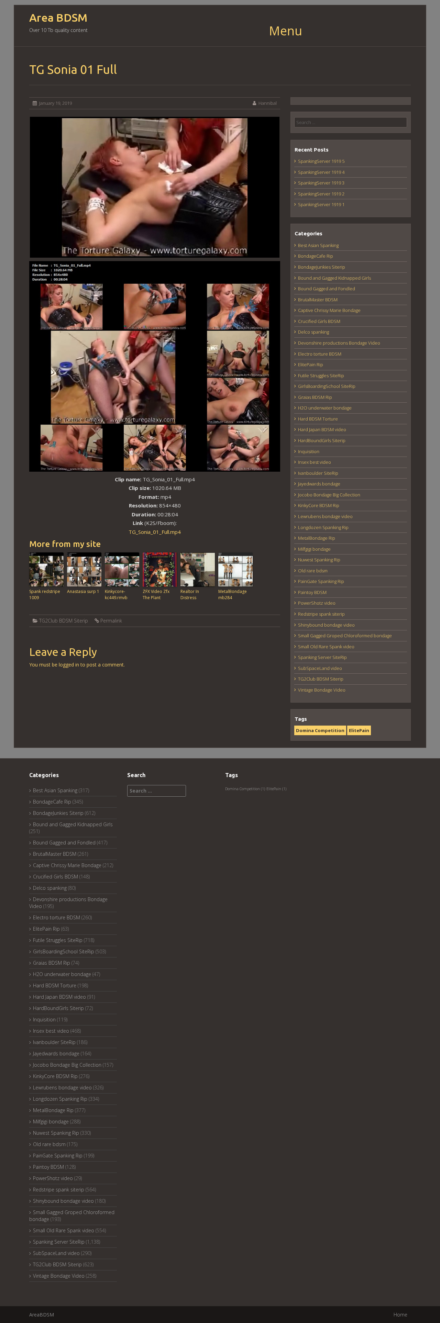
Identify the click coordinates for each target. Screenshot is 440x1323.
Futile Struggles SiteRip (321, 375)
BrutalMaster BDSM (318, 299)
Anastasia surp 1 (83, 591)
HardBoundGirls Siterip (321, 440)
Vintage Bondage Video (321, 690)
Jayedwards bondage (319, 484)
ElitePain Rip (310, 364)
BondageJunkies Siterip (321, 267)
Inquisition (308, 451)
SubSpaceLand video (320, 668)
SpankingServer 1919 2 (321, 194)
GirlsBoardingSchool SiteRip (326, 386)
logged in (69, 664)
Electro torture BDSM (319, 354)
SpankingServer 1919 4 (321, 172)
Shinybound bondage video (326, 625)
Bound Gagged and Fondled (326, 288)
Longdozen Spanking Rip (323, 527)
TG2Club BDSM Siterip (63, 620)
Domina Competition (320, 730)
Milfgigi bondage (314, 549)
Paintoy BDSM (312, 592)
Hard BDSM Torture (318, 419)
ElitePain (359, 730)
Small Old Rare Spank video (326, 646)
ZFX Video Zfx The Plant (156, 594)
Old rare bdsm (313, 571)
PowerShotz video (317, 603)
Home (400, 1314)
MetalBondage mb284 (232, 594)
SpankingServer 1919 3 (321, 183)
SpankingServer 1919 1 (321, 204)
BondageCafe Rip (315, 256)
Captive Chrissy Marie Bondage (329, 310)
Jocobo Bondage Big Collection (329, 495)
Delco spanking (313, 332)
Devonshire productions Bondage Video (339, 343)
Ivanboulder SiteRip (318, 473)
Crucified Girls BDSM (319, 321)
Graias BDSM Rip (315, 397)
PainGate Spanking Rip (321, 581)
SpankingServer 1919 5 (321, 161)
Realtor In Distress (189, 594)
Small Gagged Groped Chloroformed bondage (345, 635)
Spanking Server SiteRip (322, 657)
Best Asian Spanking (318, 245)
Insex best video (314, 462)
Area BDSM (58, 18)
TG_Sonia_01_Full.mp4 (155, 531)
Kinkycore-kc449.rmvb (116, 594)
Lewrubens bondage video (325, 516)
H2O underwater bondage (325, 408)
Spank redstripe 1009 (44, 594)
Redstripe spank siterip (321, 614)
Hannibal (267, 103)
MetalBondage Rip (316, 538)
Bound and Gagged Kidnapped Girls (334, 278)
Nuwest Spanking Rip (319, 560)
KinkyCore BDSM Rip (318, 505)
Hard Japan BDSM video (322, 429)
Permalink (111, 620)
